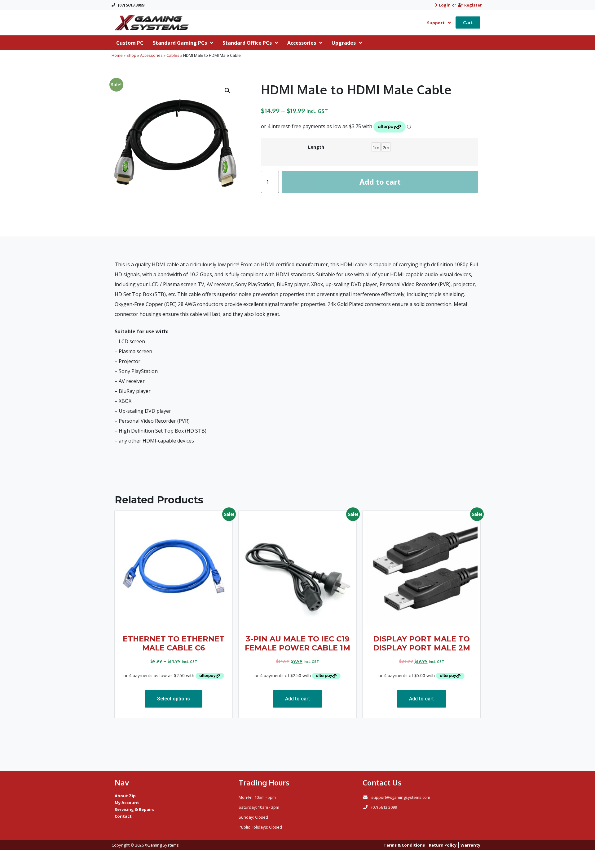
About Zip (125, 795)
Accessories (151, 55)
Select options (173, 699)
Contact (123, 816)
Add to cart (380, 182)
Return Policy (442, 845)
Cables (172, 55)
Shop (131, 55)
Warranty (470, 845)
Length (316, 147)
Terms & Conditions (404, 845)
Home (117, 55)
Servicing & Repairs (134, 809)
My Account (127, 802)
